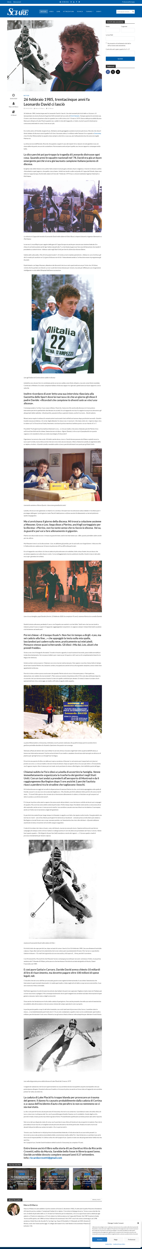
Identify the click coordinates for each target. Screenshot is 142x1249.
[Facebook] (108, 72)
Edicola (9, 2)
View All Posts (96, 1199)
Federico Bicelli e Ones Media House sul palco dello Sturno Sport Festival (87, 1179)
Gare (58, 11)
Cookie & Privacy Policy (119, 1244)
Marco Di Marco (13, 107)
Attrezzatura (68, 11)
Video (51, 11)
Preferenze (131, 1239)
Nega (115, 1239)
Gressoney (97, 133)
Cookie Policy (108, 1244)
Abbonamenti (17, 2)
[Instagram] (118, 72)
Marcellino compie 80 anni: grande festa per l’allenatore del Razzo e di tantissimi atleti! (54, 1179)
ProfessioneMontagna (128, 2)
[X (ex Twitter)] (113, 72)
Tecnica (80, 11)
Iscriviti (120, 59)
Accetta (99, 1239)
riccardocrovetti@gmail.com (45, 1157)
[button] (138, 1223)
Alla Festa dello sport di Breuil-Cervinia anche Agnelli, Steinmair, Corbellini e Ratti (22, 1179)
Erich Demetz (75, 116)
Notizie (43, 11)
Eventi (98, 11)
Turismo (89, 11)
